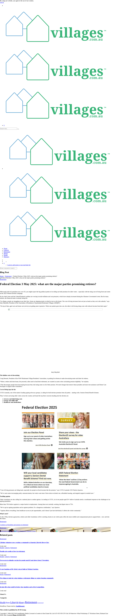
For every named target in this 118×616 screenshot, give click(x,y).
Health (6, 255)
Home (5, 248)
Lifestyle (6, 250)
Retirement (7, 252)
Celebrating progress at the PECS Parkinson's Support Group (18, 531)
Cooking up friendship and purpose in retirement (14, 525)
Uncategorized (40, 602)
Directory (6, 257)
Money (6, 253)
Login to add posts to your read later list (18, 265)
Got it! (2, 2)
